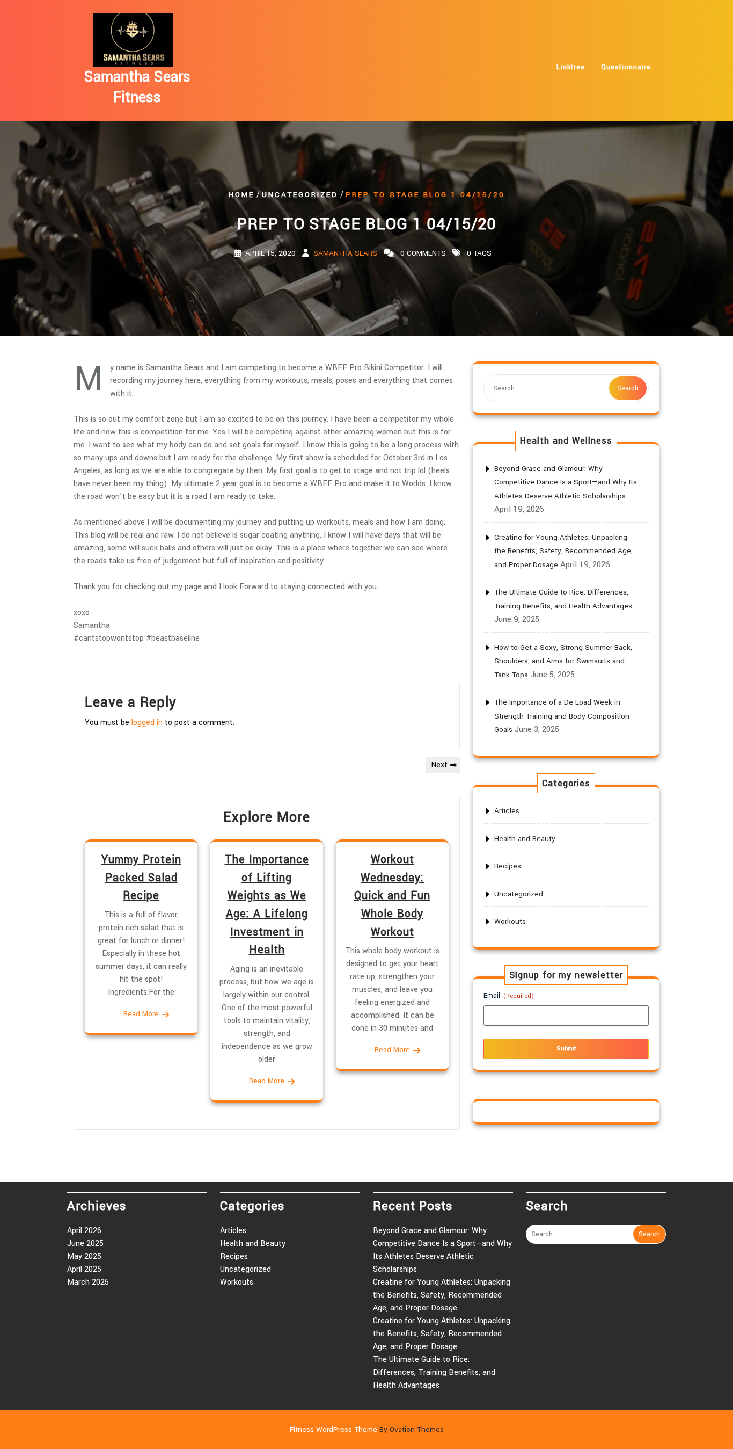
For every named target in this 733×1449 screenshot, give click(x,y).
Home (241, 195)
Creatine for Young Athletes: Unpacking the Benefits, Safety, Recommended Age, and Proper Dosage (563, 551)
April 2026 (84, 1230)
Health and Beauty (524, 839)
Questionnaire (626, 67)
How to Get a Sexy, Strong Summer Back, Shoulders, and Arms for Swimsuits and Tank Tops (563, 661)
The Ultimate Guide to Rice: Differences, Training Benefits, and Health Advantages (434, 1372)
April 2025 (84, 1269)
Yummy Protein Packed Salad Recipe (141, 877)
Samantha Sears (345, 253)
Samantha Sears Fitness (137, 87)
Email (508, 996)
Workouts (510, 921)
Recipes (507, 866)
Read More (141, 1014)
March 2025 (88, 1282)
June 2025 (85, 1243)
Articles (506, 811)
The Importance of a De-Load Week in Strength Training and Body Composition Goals (561, 716)
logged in (147, 722)
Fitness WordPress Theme (367, 1429)
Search (628, 388)
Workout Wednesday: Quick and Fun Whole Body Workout (392, 895)
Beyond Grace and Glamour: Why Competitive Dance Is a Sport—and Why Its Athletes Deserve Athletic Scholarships (565, 482)
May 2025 (84, 1256)
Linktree (570, 67)
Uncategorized (300, 195)
